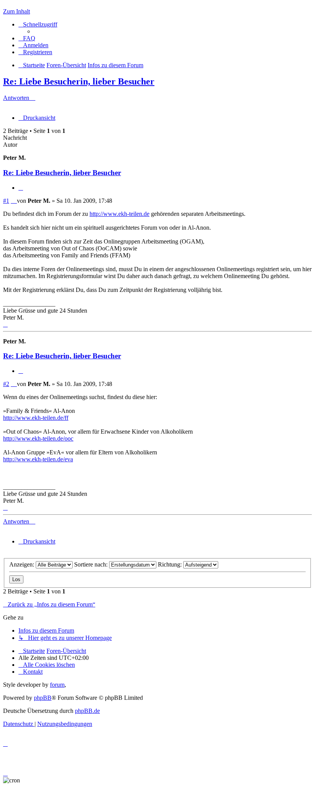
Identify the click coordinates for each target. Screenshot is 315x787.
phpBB (42, 697)
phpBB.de (87, 710)
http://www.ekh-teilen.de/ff (35, 417)
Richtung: (170, 564)
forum (57, 684)
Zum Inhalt (16, 11)
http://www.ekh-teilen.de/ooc (38, 438)
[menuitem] (26, 38)
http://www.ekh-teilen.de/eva (38, 459)
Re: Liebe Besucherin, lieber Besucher (78, 81)
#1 (6, 200)
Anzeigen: (22, 564)
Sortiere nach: (91, 564)
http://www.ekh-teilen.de (119, 213)
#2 (6, 384)
